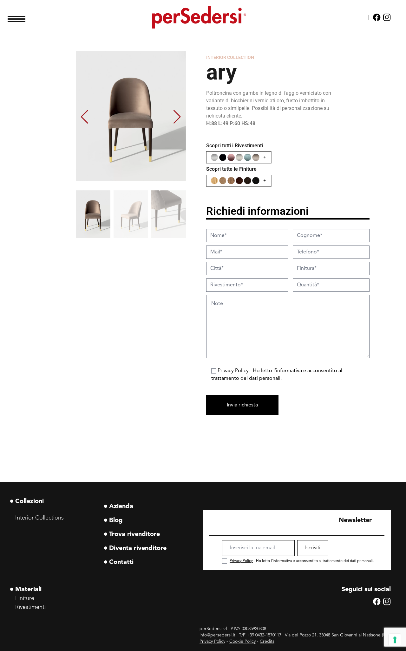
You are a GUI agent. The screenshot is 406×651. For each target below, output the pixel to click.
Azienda (121, 506)
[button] (177, 117)
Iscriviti (312, 548)
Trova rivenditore (134, 534)
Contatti (121, 562)
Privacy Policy (234, 370)
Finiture (24, 598)
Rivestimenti (30, 607)
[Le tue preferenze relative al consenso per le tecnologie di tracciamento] (395, 640)
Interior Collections (39, 518)
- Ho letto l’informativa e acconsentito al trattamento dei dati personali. (302, 561)
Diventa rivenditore (138, 548)
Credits (267, 641)
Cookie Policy (242, 641)
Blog (116, 520)
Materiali (28, 589)
